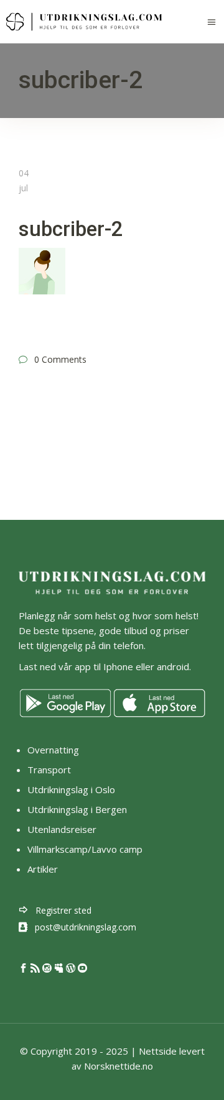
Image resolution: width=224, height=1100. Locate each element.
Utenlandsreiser (61, 829)
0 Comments (60, 359)
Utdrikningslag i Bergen (77, 809)
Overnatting (53, 749)
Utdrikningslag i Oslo (71, 789)
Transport (49, 769)
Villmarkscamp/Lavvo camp (84, 849)
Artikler (43, 869)
